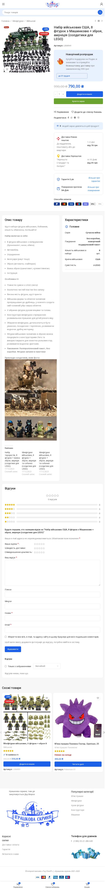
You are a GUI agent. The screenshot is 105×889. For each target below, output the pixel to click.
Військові (31, 21)
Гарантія (6, 849)
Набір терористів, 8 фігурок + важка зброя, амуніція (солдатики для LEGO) (12, 459)
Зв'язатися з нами (10, 854)
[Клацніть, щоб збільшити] (7, 69)
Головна (5, 21)
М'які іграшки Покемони (66, 747)
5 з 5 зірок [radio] (44, 544)
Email (8, 624)
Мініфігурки (18, 21)
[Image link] (35, 815)
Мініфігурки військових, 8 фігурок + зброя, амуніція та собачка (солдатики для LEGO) (29, 460)
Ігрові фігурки (77, 805)
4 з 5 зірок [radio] (41, 544)
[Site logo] (52, 3)
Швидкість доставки (15, 548)
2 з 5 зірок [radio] (37, 544)
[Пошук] (100, 12)
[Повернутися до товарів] (98, 21)
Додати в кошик (84, 94)
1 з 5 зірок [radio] (35, 544)
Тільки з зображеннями (19, 666)
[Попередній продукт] (95, 21)
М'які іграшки (77, 796)
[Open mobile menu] (3, 4)
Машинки (75, 814)
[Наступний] (102, 21)
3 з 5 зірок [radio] (39, 544)
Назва (9, 612)
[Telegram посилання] (75, 118)
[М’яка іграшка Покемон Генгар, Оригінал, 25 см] (78, 717)
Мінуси (8, 601)
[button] (26, 764)
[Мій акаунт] (101, 4)
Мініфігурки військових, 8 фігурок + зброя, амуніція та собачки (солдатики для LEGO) (46, 460)
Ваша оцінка (12, 544)
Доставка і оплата (10, 844)
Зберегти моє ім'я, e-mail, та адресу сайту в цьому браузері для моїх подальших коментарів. (53, 636)
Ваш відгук (11, 557)
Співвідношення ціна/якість (18, 552)
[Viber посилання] (78, 118)
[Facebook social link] (68, 118)
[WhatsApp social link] (71, 118)
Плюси (8, 589)
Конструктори (77, 810)
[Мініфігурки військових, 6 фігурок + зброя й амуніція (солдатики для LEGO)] (26, 717)
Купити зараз (78, 101)
